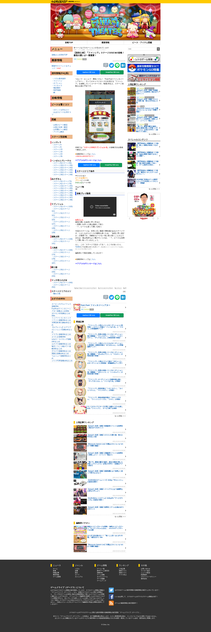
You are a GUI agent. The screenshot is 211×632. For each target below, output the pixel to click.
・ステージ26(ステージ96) (62, 195)
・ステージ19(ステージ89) (62, 190)
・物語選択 (56, 88)
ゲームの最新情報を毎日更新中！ (126, 603)
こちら (93, 154)
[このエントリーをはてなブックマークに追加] (123, 67)
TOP (75, 50)
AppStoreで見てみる (88, 72)
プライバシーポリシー (148, 576)
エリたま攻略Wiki (59, 337)
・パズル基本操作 (59, 78)
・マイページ (57, 81)
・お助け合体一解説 (59, 127)
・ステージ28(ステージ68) (62, 175)
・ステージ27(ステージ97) (62, 197)
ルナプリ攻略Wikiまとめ (61, 344)
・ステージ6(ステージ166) (62, 250)
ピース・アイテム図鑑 (142, 42)
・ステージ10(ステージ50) (62, 165)
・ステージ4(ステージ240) (62, 283)
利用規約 (144, 575)
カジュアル (79, 576)
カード (77, 575)
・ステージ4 (56, 145)
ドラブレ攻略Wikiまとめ (61, 334)
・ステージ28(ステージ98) (62, 200)
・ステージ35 (57, 156)
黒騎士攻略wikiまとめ (60, 353)
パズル (77, 569)
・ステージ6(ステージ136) (62, 239)
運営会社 (144, 578)
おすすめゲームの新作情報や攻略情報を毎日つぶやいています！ (137, 590)
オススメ (77, 1)
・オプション (57, 83)
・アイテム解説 (58, 132)
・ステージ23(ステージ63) (62, 170)
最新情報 (71, 1)
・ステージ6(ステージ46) (62, 163)
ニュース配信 (145, 573)
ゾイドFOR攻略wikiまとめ (62, 361)
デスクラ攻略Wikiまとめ (61, 351)
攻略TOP (69, 42)
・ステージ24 (57, 154)
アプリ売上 (123, 575)
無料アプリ (123, 571)
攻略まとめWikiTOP (59, 55)
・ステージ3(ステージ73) (62, 181)
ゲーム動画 (57, 576)
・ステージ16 (57, 152)
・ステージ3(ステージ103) (62, 206)
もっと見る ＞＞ (120, 416)
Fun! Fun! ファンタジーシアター (96, 50)
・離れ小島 (56, 294)
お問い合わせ (145, 569)
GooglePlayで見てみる (112, 72)
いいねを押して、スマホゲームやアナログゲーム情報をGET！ (136, 596)
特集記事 (56, 573)
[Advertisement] (100, 277)
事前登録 (56, 575)
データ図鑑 (101, 578)
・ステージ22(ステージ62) (62, 168)
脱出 (76, 573)
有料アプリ (123, 573)
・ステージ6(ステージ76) (62, 184)
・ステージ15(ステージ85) (62, 188)
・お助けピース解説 (59, 125)
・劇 (53, 92)
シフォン (119, 288)
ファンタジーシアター (106, 288)
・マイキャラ (57, 85)
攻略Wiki (100, 573)
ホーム (55, 569)
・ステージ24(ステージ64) (62, 172)
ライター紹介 (145, 571)
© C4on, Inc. (105, 624)
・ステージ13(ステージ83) (62, 186)
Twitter (77, 247)
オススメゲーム (102, 576)
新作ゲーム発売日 (103, 571)
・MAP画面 (56, 90)
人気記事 (122, 569)
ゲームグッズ (101, 580)
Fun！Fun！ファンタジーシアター (86, 288)
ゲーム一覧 (101, 569)
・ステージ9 (56, 147)
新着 (54, 571)
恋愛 (76, 571)
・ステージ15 (57, 149)
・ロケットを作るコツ (60, 110)
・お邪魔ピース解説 (59, 129)
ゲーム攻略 (81, 50)
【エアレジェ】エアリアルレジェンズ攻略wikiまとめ (62, 329)
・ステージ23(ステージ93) (62, 193)
